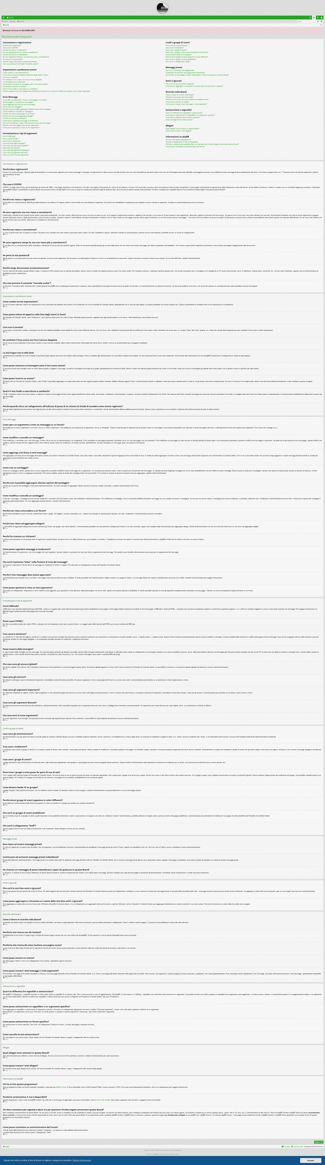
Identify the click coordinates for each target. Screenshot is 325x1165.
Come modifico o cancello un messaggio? (18, 102)
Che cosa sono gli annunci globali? (15, 146)
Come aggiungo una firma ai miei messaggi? (19, 104)
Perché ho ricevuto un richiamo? (15, 118)
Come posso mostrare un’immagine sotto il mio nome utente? (25, 84)
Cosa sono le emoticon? (12, 141)
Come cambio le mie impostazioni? (16, 73)
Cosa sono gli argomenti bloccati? (15, 153)
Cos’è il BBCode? (9, 136)
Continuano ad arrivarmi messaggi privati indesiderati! (185, 73)
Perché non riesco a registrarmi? (15, 50)
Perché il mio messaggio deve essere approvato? (21, 125)
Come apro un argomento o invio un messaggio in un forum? (25, 100)
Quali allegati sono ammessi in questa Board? (182, 129)
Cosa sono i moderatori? (175, 48)
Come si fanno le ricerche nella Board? (180, 95)
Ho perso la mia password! (12, 59)
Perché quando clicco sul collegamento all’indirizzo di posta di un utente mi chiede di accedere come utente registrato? (46, 91)
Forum (11, 17)
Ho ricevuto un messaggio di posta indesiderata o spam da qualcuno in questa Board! (197, 75)
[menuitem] (314, 17)
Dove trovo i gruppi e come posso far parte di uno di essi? (187, 52)
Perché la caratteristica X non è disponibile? (182, 142)
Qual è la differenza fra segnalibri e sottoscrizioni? (184, 113)
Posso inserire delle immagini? (14, 143)
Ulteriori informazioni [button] (81, 1160)
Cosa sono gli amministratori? (177, 45)
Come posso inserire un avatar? (14, 86)
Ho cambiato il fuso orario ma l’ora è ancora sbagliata (22, 80)
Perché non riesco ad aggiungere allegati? (18, 116)
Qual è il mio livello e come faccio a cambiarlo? (20, 89)
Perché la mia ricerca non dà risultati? (179, 97)
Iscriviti (21, 21)
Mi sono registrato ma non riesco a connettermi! (20, 52)
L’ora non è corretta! (10, 77)
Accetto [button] (310, 1160)
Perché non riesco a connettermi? (15, 55)
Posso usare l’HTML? (11, 139)
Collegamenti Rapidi (4, 18)
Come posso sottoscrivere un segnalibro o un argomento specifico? (190, 115)
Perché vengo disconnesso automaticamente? (20, 62)
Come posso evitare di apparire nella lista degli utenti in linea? (25, 75)
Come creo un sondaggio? (12, 107)
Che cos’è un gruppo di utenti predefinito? (181, 59)
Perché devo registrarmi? (12, 45)
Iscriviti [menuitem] (322, 18)
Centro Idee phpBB (103, 1100)
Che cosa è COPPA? (10, 48)
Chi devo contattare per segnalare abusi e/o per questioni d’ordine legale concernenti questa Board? (202, 144)
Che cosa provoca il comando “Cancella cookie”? (21, 64)
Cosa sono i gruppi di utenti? (176, 50)
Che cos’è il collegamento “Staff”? (178, 62)
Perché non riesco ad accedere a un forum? (19, 114)
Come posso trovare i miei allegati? (179, 131)
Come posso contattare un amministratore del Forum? (185, 147)
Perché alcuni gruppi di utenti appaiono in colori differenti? (187, 57)
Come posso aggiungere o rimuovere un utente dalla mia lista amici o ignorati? (194, 86)
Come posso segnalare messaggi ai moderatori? (20, 121)
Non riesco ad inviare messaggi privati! (180, 70)
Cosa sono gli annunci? (11, 148)
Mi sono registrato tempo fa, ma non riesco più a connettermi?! (26, 57)
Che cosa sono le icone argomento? (16, 155)
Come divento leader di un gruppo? (178, 55)
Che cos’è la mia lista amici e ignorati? (180, 84)
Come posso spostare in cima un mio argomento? (21, 128)
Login (14, 21)
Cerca (6, 21)
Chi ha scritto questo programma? (178, 140)
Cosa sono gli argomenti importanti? (16, 150)
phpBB (156, 1154)
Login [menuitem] (318, 18)
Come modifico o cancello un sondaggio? (18, 111)
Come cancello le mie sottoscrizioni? (179, 120)
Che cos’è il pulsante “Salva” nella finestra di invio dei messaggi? (27, 123)
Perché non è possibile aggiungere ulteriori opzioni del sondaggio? (27, 109)
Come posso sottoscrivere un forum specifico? (183, 117)
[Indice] (162, 8)
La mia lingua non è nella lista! (14, 82)
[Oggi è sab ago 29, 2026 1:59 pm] (321, 25)
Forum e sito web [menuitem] (310, 18)
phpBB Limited (60, 1087)
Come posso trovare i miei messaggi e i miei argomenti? (186, 104)
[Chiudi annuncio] (321, 30)
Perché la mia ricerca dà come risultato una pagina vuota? (187, 99)
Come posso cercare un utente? (177, 102)
